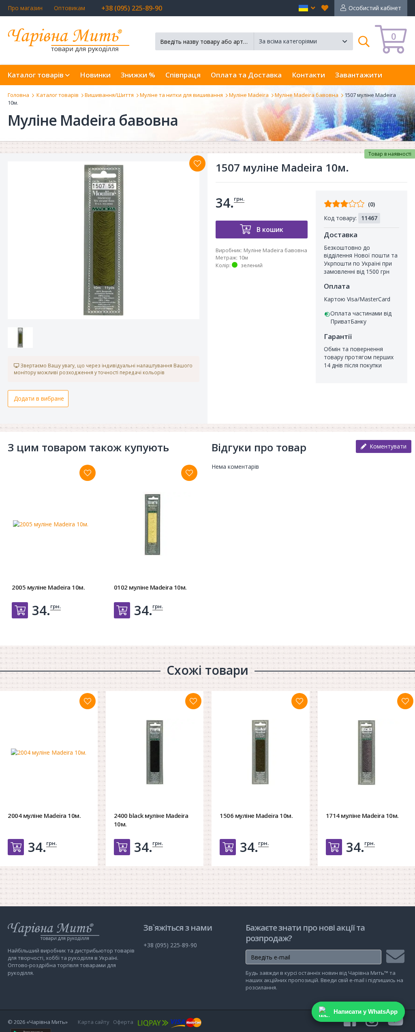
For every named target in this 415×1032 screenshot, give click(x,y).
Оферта (123, 1022)
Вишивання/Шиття (109, 95)
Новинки (95, 74)
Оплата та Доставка (246, 74)
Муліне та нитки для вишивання (181, 95)
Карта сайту (93, 1022)
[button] (307, 8)
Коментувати (386, 446)
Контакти (308, 74)
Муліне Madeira (249, 95)
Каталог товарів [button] (36, 74)
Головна (18, 95)
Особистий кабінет (375, 8)
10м (243, 257)
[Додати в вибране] (197, 163)
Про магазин (25, 8)
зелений (252, 265)
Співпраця (183, 74)
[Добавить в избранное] (87, 473)
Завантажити (358, 74)
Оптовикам (69, 8)
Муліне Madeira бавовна (306, 95)
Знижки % (138, 74)
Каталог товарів (57, 95)
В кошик (269, 229)
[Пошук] (364, 41)
